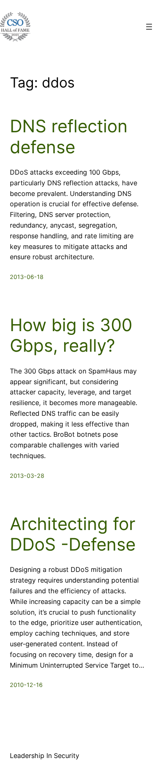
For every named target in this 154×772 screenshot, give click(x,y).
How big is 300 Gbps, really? (71, 335)
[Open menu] (149, 27)
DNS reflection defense (69, 136)
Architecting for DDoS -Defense (73, 534)
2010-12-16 (26, 684)
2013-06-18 (27, 276)
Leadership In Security (44, 755)
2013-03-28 (27, 475)
